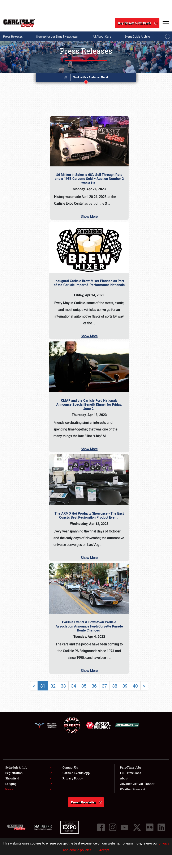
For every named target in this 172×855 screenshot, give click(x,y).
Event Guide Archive (137, 36)
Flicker (149, 827)
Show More (89, 216)
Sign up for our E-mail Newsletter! (57, 36)
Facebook (101, 827)
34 (73, 686)
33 (63, 686)
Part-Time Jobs (130, 767)
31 (42, 686)
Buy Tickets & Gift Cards (134, 23)
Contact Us (70, 767)
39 (125, 686)
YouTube (124, 827)
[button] (86, 78)
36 (94, 686)
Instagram (112, 827)
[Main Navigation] (166, 23)
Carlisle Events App (76, 773)
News (9, 789)
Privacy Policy (73, 778)
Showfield (12, 778)
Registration (14, 773)
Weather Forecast (132, 789)
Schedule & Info (16, 767)
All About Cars (102, 36)
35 (83, 686)
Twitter (137, 827)
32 (53, 686)
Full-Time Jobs (130, 773)
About (124, 778)
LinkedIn (161, 827)
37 (104, 686)
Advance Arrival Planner (137, 784)
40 (135, 686)
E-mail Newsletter (83, 802)
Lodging (11, 784)
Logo (19, 23)
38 (114, 686)
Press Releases (13, 36)
